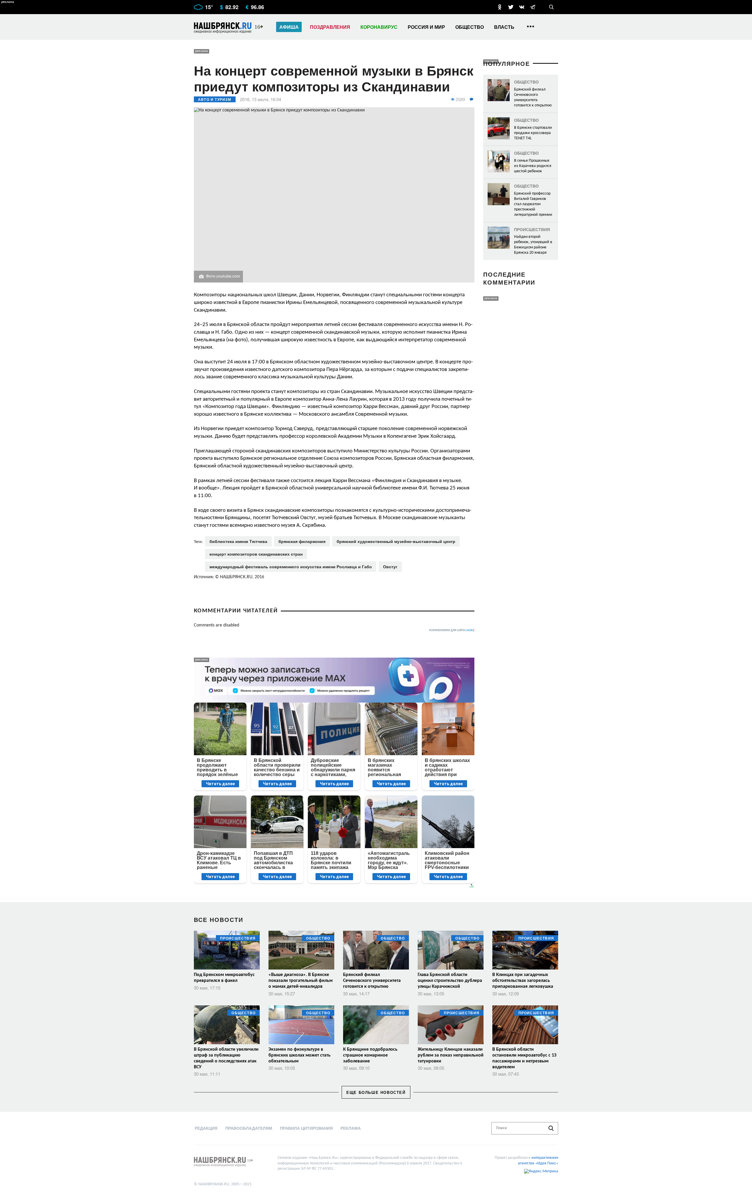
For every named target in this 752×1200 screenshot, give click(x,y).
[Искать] (551, 1128)
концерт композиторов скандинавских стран (256, 554)
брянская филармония (301, 541)
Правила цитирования (306, 1128)
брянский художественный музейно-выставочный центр (396, 541)
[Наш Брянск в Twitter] (510, 7)
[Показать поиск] (551, 7)
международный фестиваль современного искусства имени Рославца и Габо (290, 566)
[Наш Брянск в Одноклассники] (499, 7)
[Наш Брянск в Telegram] (532, 7)
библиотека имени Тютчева (238, 541)
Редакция (206, 1128)
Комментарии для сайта (451, 630)
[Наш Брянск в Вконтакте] (521, 7)
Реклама (350, 1128)
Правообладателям (248, 1128)
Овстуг (390, 566)
